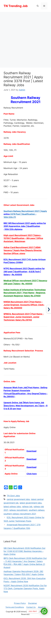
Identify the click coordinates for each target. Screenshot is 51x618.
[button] (37, 5)
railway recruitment (18, 510)
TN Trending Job (16, 6)
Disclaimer (32, 603)
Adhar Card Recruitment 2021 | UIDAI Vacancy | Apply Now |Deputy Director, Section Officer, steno (23, 250)
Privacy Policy (20, 603)
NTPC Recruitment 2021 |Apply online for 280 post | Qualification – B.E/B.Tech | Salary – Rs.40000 (24, 271)
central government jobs (18, 499)
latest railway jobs (12, 506)
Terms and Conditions (14, 607)
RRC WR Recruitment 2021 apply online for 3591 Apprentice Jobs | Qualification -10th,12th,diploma (25, 226)
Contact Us (31, 607)
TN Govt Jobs (13, 495)
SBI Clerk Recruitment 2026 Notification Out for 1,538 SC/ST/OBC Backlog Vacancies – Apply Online (24, 551)
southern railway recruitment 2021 (20, 514)
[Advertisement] (25, 38)
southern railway (36, 510)
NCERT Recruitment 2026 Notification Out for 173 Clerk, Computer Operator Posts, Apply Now (25, 588)
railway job (27, 506)
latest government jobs (31, 503)
